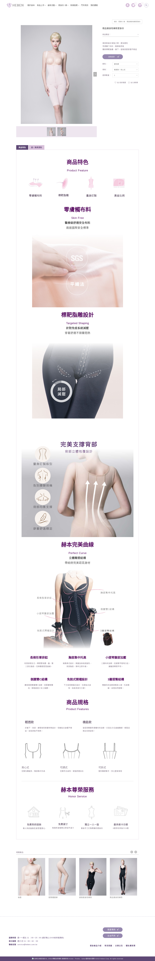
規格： (105, 69)
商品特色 (22, 147)
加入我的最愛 (121, 82)
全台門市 (111, 936)
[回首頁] (15, 5)
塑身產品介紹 (96, 946)
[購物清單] (140, 4)
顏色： (105, 64)
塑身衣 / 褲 (62, 5)
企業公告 (119, 946)
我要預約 (111, 930)
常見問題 (108, 946)
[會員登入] (128, 4)
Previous (131, 852)
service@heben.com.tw (27, 944)
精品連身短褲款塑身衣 (133, 21)
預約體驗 (94, 5)
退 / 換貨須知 (36, 147)
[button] (95, 74)
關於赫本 (31, 5)
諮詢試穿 (111, 57)
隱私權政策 (130, 946)
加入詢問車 (134, 82)
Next (135, 852)
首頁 (115, 21)
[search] (146, 5)
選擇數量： (106, 75)
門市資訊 (84, 5)
